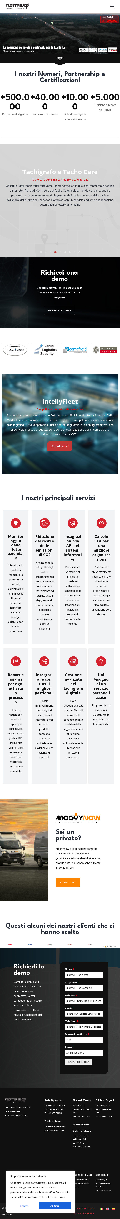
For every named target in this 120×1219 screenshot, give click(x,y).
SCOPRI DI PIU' (68, 882)
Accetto (54, 1205)
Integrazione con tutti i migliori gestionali (44, 683)
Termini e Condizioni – (77, 1208)
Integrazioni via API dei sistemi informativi (73, 548)
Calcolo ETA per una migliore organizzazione (101, 548)
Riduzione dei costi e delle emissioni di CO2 (44, 545)
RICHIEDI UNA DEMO (59, 310)
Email (69, 1008)
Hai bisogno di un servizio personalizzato (101, 686)
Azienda (71, 995)
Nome (69, 969)
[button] (41, 252)
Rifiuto (24, 1205)
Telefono (71, 1021)
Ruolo (69, 1047)
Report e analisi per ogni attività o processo (16, 688)
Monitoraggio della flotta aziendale (16, 547)
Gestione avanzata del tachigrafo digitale (73, 683)
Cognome (72, 982)
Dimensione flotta (77, 1034)
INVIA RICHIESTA (78, 1062)
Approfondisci (60, 446)
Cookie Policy (87, 1213)
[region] (40, 1192)
